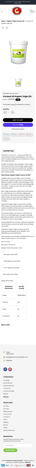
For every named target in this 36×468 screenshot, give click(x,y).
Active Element (7, 383)
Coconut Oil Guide (8, 391)
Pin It (22, 134)
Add (30, 134)
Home (3, 21)
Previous (2, 27)
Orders (5, 427)
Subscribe (10, 450)
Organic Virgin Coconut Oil (15, 21)
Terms (5, 419)
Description (8, 151)
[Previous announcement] (3, 2)
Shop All (5, 397)
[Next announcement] (33, 2)
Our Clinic (6, 409)
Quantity (6, 109)
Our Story (6, 406)
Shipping (13, 104)
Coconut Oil (6, 388)
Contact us (6, 417)
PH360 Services (7, 411)
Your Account (7, 414)
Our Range (6, 380)
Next (6, 27)
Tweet (7, 134)
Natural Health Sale (8, 430)
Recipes (5, 394)
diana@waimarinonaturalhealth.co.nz (17, 357)
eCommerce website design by (15, 462)
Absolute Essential (8, 386)
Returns (5, 425)
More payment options (18, 129)
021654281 (9, 360)
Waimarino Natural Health (14, 460)
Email (7, 139)
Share (15, 134)
